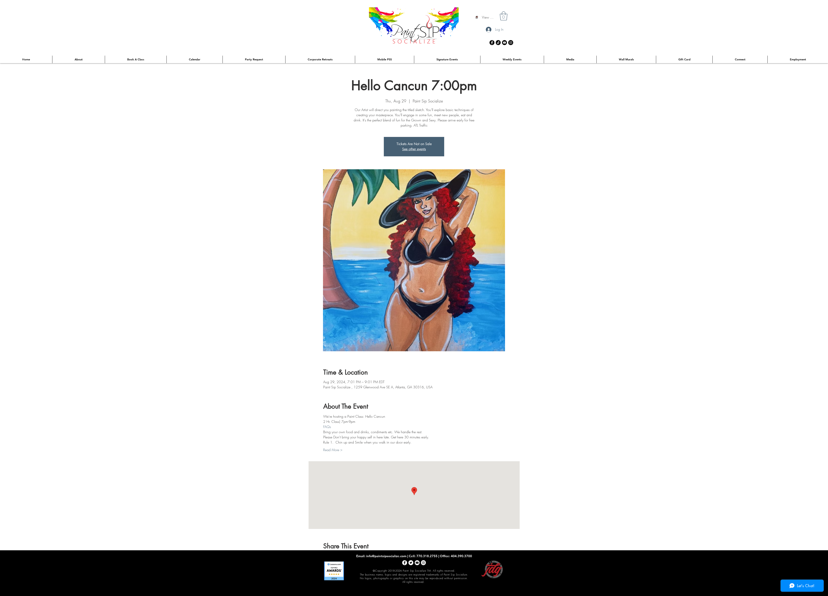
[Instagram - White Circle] (423, 562)
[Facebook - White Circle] (404, 562)
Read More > (332, 449)
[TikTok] (498, 42)
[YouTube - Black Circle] (504, 42)
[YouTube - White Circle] (417, 562)
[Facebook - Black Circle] (491, 42)
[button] (503, 15)
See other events (414, 149)
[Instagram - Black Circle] (510, 42)
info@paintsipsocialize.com (386, 556)
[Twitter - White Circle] (410, 562)
